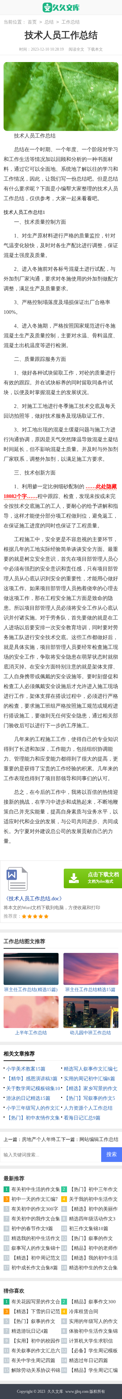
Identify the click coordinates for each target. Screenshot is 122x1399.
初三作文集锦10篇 (88, 1228)
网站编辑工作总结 (98, 1139)
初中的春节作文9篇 (32, 1228)
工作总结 (70, 22)
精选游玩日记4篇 (29, 1331)
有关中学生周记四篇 (33, 1360)
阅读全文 (76, 49)
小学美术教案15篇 (26, 1068)
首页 (32, 22)
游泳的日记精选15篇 (28, 1098)
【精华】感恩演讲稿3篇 (32, 1078)
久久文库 (55, 1391)
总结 (49, 22)
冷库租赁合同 (83, 1311)
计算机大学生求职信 (91, 1340)
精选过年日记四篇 (88, 1360)
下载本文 (95, 49)
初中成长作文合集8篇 (34, 1267)
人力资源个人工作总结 (88, 1108)
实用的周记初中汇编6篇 (89, 1078)
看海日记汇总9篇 (82, 1117)
